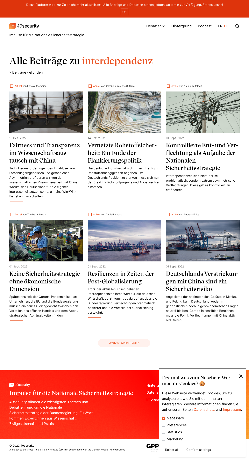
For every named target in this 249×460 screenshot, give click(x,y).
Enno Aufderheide (36, 85)
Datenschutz (204, 409)
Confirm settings (198, 450)
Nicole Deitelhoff (193, 85)
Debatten (154, 26)
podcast (205, 26)
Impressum (232, 409)
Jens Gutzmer (127, 85)
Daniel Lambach (114, 214)
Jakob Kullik (112, 85)
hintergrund (181, 26)
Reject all (172, 450)
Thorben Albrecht (36, 214)
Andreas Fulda (191, 214)
